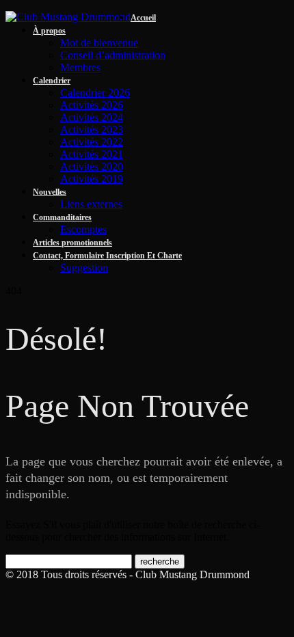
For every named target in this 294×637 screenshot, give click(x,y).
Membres (80, 67)
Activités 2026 (91, 105)
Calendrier (51, 80)
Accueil (143, 18)
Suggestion (84, 267)
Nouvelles (49, 192)
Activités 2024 (91, 117)
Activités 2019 (91, 179)
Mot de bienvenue (99, 43)
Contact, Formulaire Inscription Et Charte (107, 255)
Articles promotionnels (72, 242)
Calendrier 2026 (95, 92)
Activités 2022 (91, 142)
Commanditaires (62, 217)
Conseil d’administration (112, 55)
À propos (49, 31)
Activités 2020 (91, 166)
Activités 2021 (91, 154)
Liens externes (91, 204)
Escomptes (83, 229)
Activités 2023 (91, 129)
